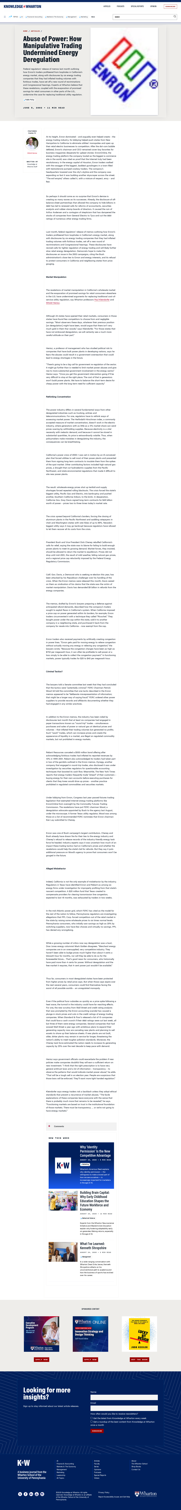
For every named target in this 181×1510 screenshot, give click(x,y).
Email (93, 1403)
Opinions (97, 1470)
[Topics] (10, 17)
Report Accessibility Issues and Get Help (114, 1497)
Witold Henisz (53, 303)
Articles (107, 7)
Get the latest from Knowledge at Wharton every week (119, 1418)
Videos (96, 1478)
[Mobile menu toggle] (4, 17)
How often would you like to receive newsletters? (114, 1414)
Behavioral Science (88, 1218)
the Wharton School (66, 1497)
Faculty (97, 1464)
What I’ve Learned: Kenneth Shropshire (93, 1246)
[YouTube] (37, 1494)
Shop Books (136, 1467)
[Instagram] (42, 1494)
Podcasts (120, 7)
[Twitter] (20, 1494)
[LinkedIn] (31, 1494)
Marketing (84, 17)
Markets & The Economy (55, 17)
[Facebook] (26, 1494)
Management (72, 17)
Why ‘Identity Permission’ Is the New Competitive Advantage (95, 1152)
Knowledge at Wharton (71, 1493)
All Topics (60, 1478)
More (93, 17)
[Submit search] (175, 16)
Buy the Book (139, 1359)
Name (93, 1392)
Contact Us (136, 1470)
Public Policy (29, 100)
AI (22, 17)
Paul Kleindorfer (102, 300)
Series (96, 1467)
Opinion (153, 7)
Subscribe (170, 6)
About (134, 1461)
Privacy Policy (103, 1493)
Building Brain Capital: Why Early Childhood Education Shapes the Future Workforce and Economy (94, 1201)
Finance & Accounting (34, 17)
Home (25, 31)
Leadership (61, 1475)
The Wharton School (140, 1464)
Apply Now (41, 1359)
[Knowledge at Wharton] (22, 6)
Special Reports (137, 7)
